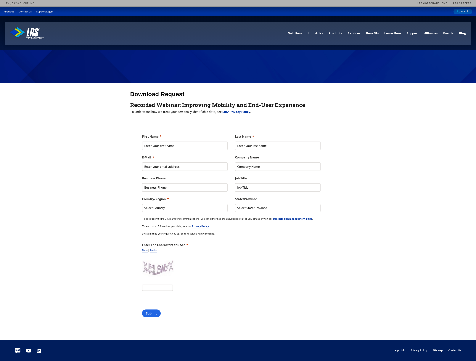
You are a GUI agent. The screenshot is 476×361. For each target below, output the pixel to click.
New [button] (145, 250)
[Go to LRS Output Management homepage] (27, 33)
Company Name (247, 157)
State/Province (246, 199)
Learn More (392, 33)
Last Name (243, 136)
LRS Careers (462, 3)
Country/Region (154, 199)
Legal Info (399, 350)
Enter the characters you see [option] (163, 245)
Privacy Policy (200, 226)
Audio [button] (153, 250)
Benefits (372, 33)
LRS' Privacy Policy (236, 112)
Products (335, 33)
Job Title (241, 178)
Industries (315, 33)
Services (354, 33)
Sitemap (438, 350)
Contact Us (454, 350)
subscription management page (292, 219)
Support (413, 33)
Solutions (295, 33)
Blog (462, 33)
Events (448, 33)
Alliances (431, 33)
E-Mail (146, 157)
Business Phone (153, 178)
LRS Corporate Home (432, 3)
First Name (150, 136)
